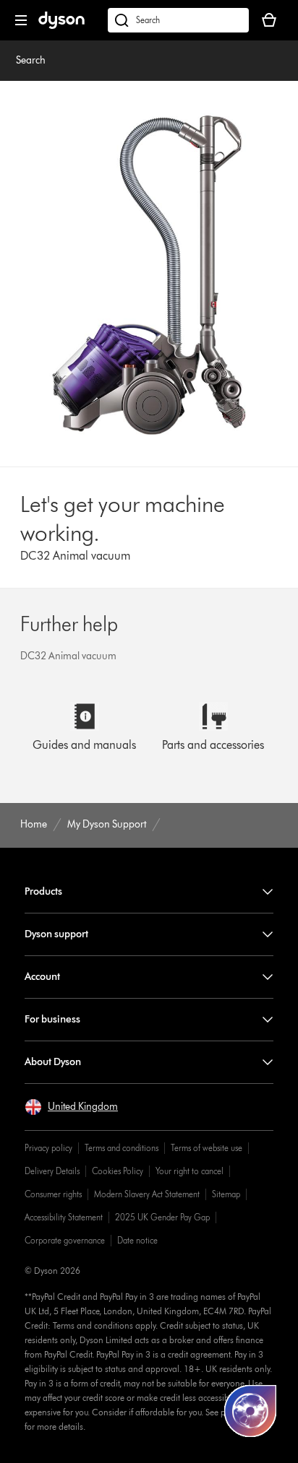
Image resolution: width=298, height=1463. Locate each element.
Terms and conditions (121, 1147)
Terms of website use (206, 1147)
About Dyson (53, 1062)
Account (42, 977)
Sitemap (226, 1194)
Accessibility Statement (64, 1217)
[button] (71, 1107)
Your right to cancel (190, 1170)
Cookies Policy (117, 1170)
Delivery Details (52, 1170)
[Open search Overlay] (178, 20)
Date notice (137, 1240)
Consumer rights (53, 1194)
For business (52, 1019)
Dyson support (56, 934)
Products (43, 891)
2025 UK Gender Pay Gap (162, 1217)
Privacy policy (48, 1147)
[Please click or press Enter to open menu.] (21, 20)
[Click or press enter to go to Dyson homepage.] (61, 25)
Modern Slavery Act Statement (147, 1194)
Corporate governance (65, 1240)
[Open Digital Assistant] (250, 1411)
